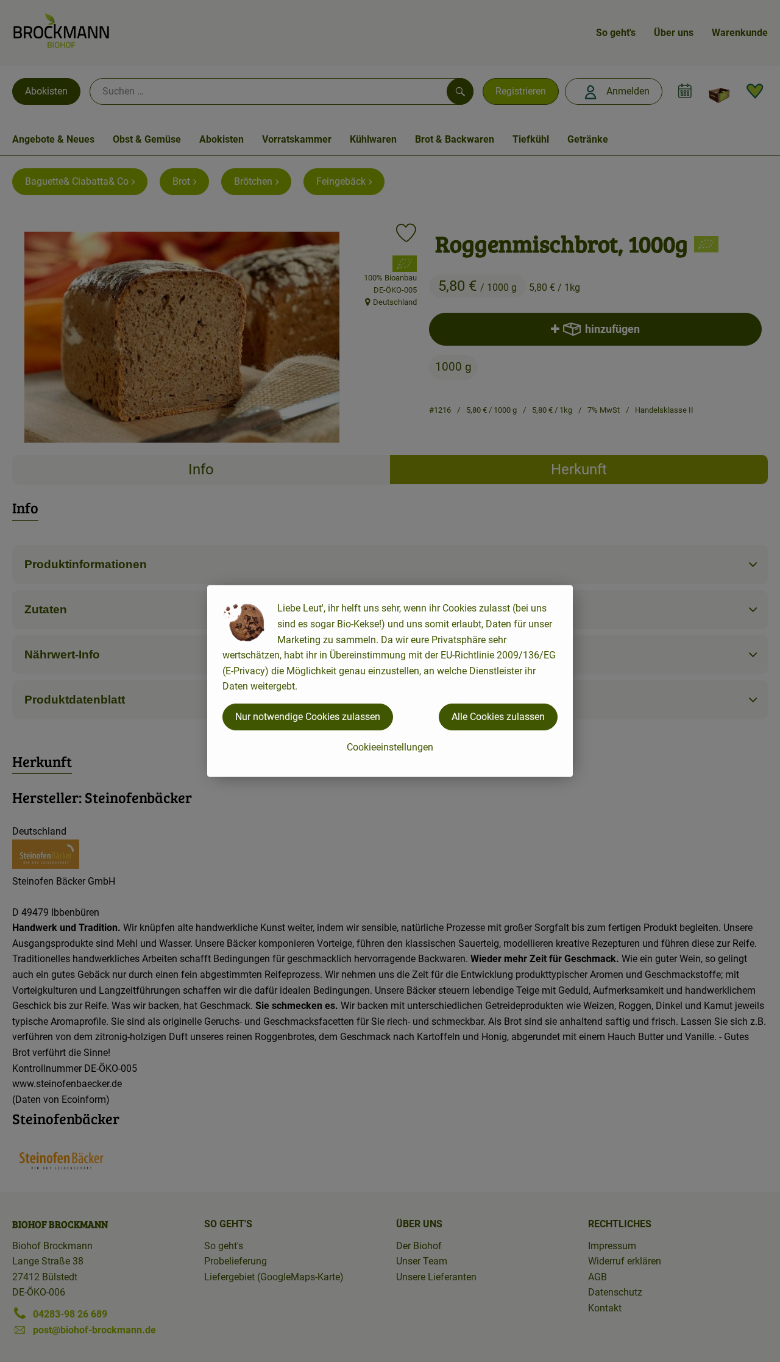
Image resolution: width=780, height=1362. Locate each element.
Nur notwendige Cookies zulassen (307, 716)
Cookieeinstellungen (390, 747)
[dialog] (390, 681)
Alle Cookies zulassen (498, 716)
